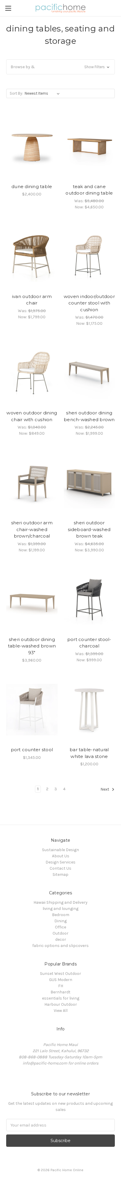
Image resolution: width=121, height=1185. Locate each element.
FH (60, 985)
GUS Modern (60, 979)
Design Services (60, 862)
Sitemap (60, 874)
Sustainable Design (60, 849)
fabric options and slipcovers (60, 945)
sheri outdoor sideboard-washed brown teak (89, 529)
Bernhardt (60, 992)
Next (105, 789)
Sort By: (16, 93)
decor (60, 939)
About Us (60, 855)
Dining (60, 920)
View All (61, 1010)
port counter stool (32, 749)
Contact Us (60, 868)
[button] (60, 66)
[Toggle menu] (8, 8)
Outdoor (60, 933)
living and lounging (60, 908)
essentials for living (60, 998)
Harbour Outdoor (60, 1004)
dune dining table (31, 186)
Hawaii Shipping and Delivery (60, 902)
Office (60, 927)
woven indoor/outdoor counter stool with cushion (89, 303)
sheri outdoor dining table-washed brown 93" (32, 646)
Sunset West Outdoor (60, 973)
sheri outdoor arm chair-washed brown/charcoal (32, 529)
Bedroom (60, 914)
